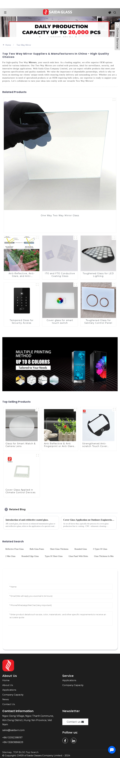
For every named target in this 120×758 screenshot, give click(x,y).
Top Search (32, 752)
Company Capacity (12, 694)
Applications (9, 689)
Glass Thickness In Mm (104, 556)
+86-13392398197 (12, 737)
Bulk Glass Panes (37, 549)
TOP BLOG (19, 752)
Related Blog (17, 509)
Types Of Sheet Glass (53, 556)
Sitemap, (7, 752)
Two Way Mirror (24, 45)
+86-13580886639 (13, 742)
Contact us (74, 721)
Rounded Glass (80, 549)
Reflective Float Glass (14, 549)
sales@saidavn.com (13, 730)
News (5, 699)
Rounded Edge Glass (30, 556)
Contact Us (8, 704)
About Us (7, 685)
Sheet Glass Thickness (59, 549)
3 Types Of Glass (100, 549)
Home (8, 45)
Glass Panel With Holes (78, 556)
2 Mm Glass (10, 556)
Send (60, 638)
